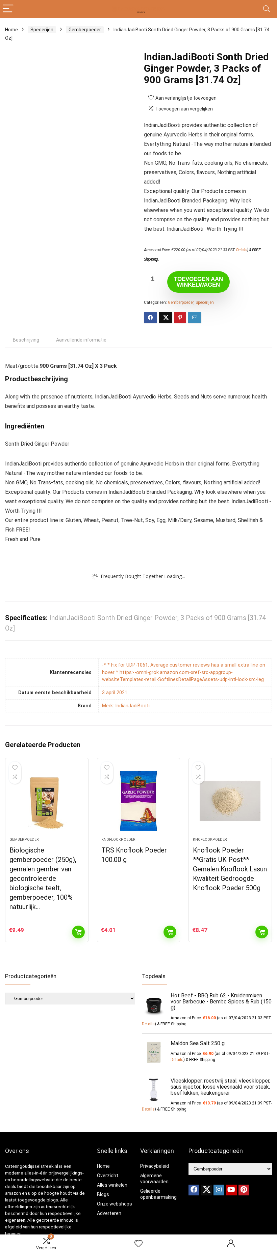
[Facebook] (193, 1190)
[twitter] (206, 1190)
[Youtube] (231, 1190)
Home (11, 29)
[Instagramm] (218, 1190)
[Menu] (8, 9)
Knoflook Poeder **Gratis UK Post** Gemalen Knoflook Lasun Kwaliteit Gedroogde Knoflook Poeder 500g (230, 869)
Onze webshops (114, 1204)
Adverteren (109, 1213)
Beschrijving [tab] (26, 340)
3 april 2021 (114, 693)
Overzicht (107, 1175)
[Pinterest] (243, 1190)
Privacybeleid (154, 1166)
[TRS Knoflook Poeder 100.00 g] (138, 801)
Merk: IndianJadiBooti (126, 706)
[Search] (266, 9)
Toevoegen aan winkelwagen (198, 282)
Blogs (103, 1194)
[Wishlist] (138, 1244)
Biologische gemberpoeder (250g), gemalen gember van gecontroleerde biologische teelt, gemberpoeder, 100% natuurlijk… (42, 878)
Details (241, 250)
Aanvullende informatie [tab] (81, 340)
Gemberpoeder (85, 29)
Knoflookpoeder (118, 839)
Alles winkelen (112, 1185)
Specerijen (41, 29)
